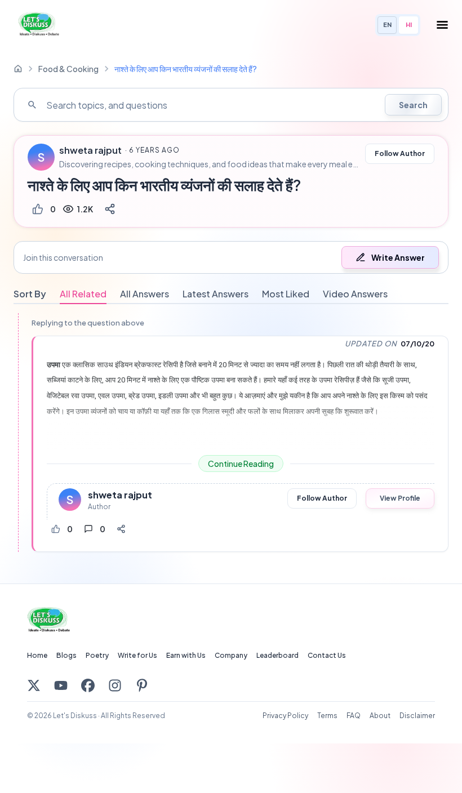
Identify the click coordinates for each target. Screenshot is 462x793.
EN (387, 24)
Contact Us (327, 655)
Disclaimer (417, 715)
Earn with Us (186, 655)
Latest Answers (215, 294)
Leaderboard (277, 655)
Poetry (97, 655)
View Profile (400, 498)
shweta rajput (90, 150)
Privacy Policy (285, 715)
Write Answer (398, 257)
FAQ (353, 715)
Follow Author (400, 153)
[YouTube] (61, 685)
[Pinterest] (142, 685)
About (380, 715)
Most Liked (285, 294)
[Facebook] (88, 685)
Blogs (66, 655)
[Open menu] (442, 24)
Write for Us (137, 655)
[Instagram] (115, 685)
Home (37, 655)
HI (409, 24)
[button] (231, 257)
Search (413, 105)
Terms (327, 715)
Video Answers (355, 294)
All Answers (144, 294)
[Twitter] (34, 685)
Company (231, 655)
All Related (83, 294)
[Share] (110, 209)
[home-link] (18, 68)
